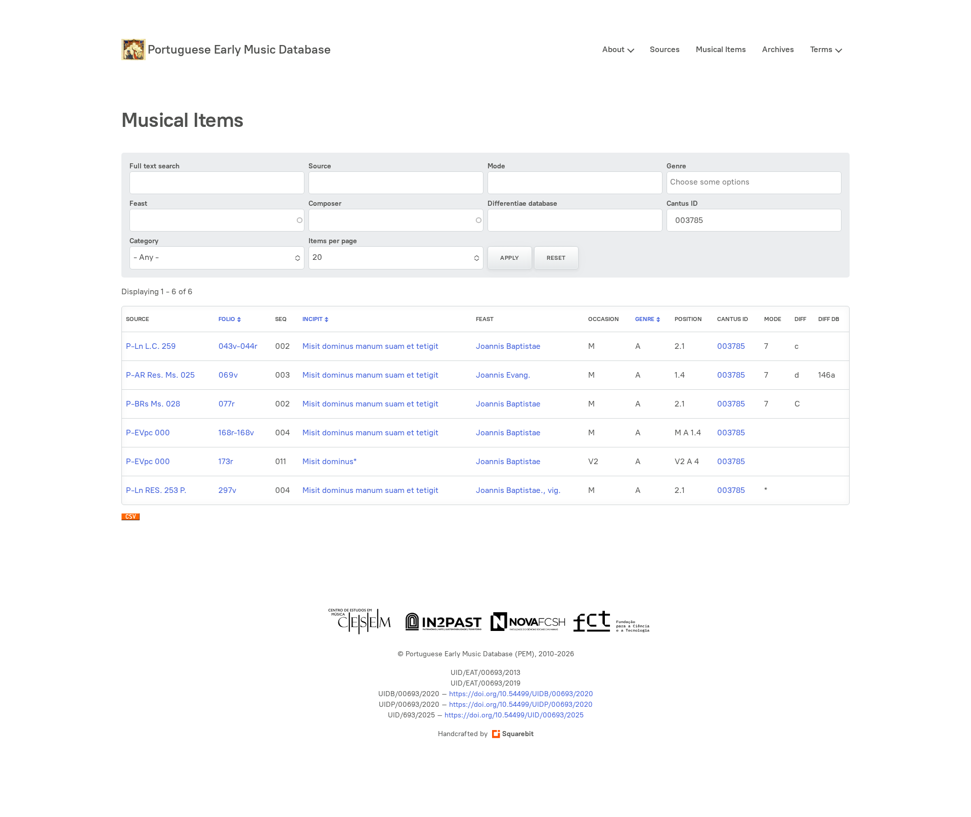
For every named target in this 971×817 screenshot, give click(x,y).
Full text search (154, 166)
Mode (496, 166)
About (613, 49)
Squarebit (518, 734)
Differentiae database (522, 203)
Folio (226, 319)
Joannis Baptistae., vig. (518, 490)
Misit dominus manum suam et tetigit (370, 346)
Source (319, 166)
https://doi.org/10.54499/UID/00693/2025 (514, 715)
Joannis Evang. (503, 375)
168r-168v (236, 432)
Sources (665, 49)
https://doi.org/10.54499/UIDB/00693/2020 (521, 694)
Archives (778, 49)
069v (228, 375)
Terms (821, 49)
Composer (324, 203)
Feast (138, 203)
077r (226, 403)
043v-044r (237, 346)
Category (143, 241)
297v (227, 490)
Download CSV (130, 519)
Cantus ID (682, 203)
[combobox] (716, 182)
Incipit (312, 319)
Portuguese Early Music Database (239, 49)
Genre (676, 166)
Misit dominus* (329, 461)
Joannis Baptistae (508, 346)
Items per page (332, 241)
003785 (731, 346)
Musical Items (721, 49)
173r (225, 461)
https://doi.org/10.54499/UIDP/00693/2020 (521, 704)
